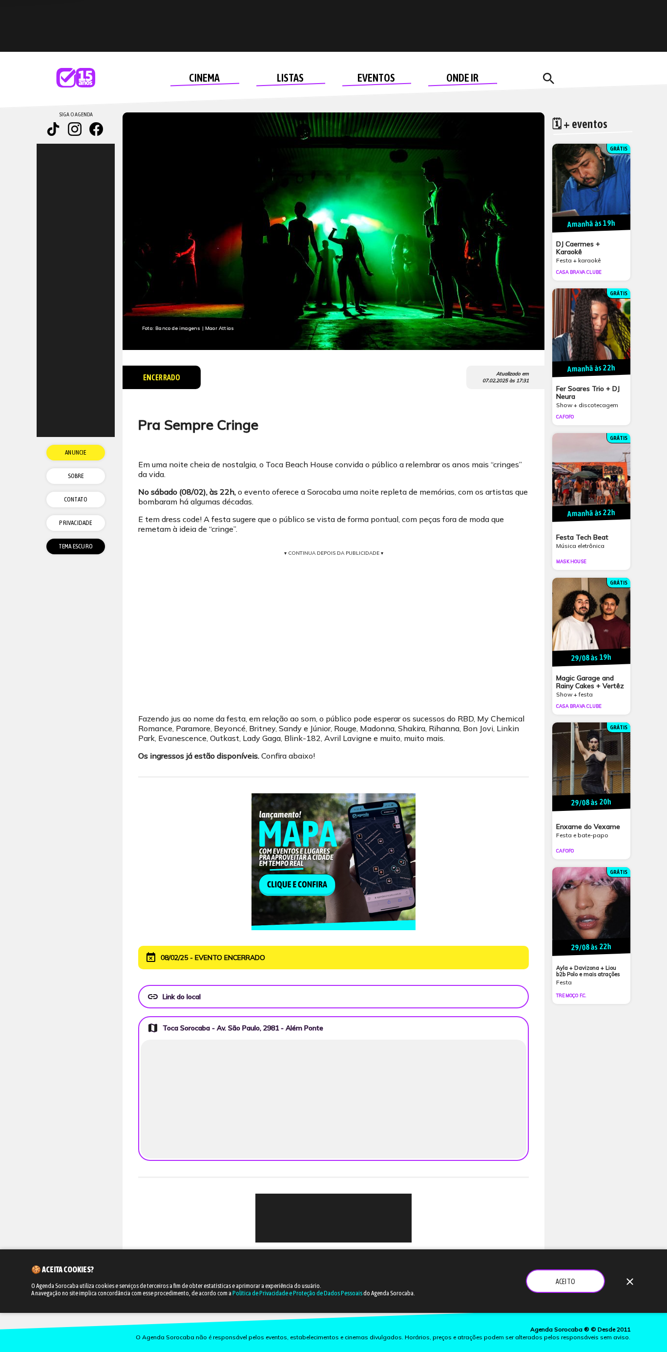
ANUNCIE (75, 452)
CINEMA (204, 77)
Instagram (75, 129)
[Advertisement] (333, 1218)
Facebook (96, 129)
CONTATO (75, 499)
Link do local (174, 997)
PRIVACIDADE (75, 522)
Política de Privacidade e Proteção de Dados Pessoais (297, 1293)
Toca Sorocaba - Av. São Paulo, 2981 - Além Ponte (235, 1028)
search (548, 78)
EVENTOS (376, 77)
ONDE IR (462, 77)
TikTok (53, 129)
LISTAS (290, 77)
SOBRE (76, 476)
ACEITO (565, 1282)
